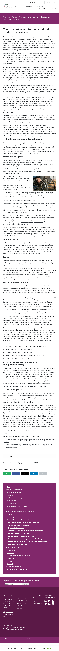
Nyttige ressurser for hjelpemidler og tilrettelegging (25, 530)
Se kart (34, 601)
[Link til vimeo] (45, 604)
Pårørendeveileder (11, 448)
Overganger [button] (10, 558)
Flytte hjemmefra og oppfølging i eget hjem (20, 511)
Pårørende (10, 564)
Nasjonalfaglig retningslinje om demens (18, 349)
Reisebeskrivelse (37, 603)
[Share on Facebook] (16, 473)
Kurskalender (22, 603)
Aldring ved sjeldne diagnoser (16, 498)
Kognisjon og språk (13, 547)
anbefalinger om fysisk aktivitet (32, 222)
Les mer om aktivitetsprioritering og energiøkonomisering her (24, 386)
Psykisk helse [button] (11, 561)
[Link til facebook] (49, 602)
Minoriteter (10, 553)
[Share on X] (25, 473)
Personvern (43, 639)
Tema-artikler (22, 601)
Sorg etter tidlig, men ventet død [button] (17, 569)
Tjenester (20, 596)
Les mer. (49, 648)
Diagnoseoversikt (23, 598)
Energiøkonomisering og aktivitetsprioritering (23, 522)
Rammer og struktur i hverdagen (19, 533)
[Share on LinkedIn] (34, 473)
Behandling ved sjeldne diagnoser (17, 506)
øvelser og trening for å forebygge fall (16, 224)
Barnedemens (11, 500)
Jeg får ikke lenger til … (16, 528)
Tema (8, 487)
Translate (39, 6)
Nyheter (20, 605)
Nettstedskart (7, 639)
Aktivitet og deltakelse (14, 492)
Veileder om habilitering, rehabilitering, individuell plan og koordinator (28, 445)
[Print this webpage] (43, 473)
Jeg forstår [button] (36, 648)
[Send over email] (7, 473)
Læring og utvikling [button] (13, 550)
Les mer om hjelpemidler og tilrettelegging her (19, 200)
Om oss (19, 608)
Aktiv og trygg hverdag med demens (17, 355)
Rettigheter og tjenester (14, 566)
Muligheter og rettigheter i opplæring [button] (18, 555)
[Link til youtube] (53, 602)
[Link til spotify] (53, 604)
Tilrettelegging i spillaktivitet (18, 544)
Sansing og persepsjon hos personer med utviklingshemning (28, 539)
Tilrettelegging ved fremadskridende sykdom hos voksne (27, 541)
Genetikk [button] (9, 514)
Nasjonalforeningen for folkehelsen (16, 358)
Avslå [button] (43, 648)
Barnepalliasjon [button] (11, 503)
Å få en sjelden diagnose (14, 489)
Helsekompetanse (12, 517)
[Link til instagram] (49, 604)
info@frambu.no (8, 612)
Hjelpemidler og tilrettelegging (18, 525)
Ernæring (10, 509)
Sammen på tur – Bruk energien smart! (21, 536)
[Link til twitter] (45, 602)
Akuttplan (10, 495)
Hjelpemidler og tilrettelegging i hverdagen (21, 519)
